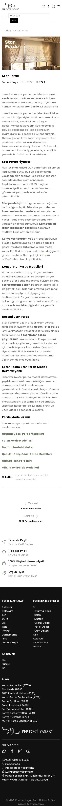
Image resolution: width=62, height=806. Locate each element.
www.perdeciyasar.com (19, 771)
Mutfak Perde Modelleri (18, 447)
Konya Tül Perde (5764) (16, 717)
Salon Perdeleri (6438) (15, 705)
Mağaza (37, 646)
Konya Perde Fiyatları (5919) (18, 713)
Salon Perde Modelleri (17, 440)
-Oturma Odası (42, 611)
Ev (34, 607)
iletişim (45, 255)
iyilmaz (22, 804)
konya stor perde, (38, 475)
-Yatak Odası (41, 626)
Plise (4, 638)
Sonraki (29, 516)
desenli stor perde (25, 479)
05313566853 (12, 764)
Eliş (3, 622)
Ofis (35, 634)
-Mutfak (38, 619)
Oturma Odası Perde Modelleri (23, 434)
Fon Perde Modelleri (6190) (18, 709)
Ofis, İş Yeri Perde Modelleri (20, 467)
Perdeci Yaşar (10, 642)
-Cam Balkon (41, 630)
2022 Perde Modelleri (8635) (19, 693)
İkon (4, 626)
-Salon (37, 615)
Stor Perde (21, 30)
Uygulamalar (40, 642)
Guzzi (5, 619)
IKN (3, 668)
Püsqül (6, 664)
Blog (8, 30)
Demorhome (9, 634)
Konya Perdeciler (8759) (16, 685)
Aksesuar (38, 638)
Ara (14, 20)
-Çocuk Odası (41, 622)
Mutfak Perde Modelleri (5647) (20, 721)
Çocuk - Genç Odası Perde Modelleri (27, 454)
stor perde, (21, 475)
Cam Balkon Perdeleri (17, 461)
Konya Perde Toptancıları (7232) (21, 697)
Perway (6, 630)
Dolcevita (7, 611)
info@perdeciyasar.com (19, 767)
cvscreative (37, 804)
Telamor (7, 607)
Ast (4, 615)
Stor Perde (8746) (13, 689)
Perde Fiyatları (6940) (15, 701)
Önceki (32, 503)
